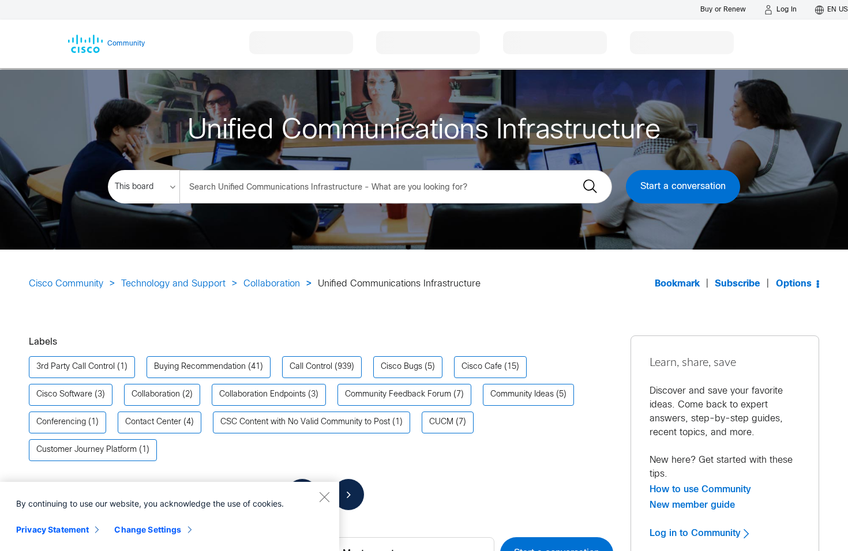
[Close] (324, 497)
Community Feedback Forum (398, 394)
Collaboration (271, 284)
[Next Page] (348, 494)
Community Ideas (522, 394)
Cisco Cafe (481, 367)
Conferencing (61, 422)
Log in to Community (697, 533)
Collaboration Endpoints (262, 394)
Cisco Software (64, 394)
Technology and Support (173, 284)
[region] (169, 516)
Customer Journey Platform (86, 450)
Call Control (311, 367)
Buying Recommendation (200, 367)
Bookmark (677, 284)
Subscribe (737, 284)
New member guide (692, 505)
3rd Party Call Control (75, 367)
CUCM (441, 422)
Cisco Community (66, 284)
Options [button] (794, 284)
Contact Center (153, 422)
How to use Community (700, 489)
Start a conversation (683, 186)
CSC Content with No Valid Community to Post (305, 422)
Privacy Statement (52, 529)
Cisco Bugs (401, 367)
